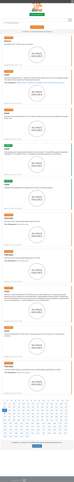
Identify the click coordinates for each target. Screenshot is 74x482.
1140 (16, 426)
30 (15, 400)
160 (4, 404)
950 (47, 420)
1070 (43, 423)
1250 (10, 430)
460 (14, 410)
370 (38, 407)
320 (14, 407)
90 (39, 400)
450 (9, 410)
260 (52, 404)
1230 (65, 426)
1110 (65, 423)
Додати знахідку (37, 14)
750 (19, 417)
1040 (27, 423)
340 (23, 407)
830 (56, 417)
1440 (48, 433)
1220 (59, 426)
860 (4, 420)
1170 (32, 426)
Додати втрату (37, 27)
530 (47, 410)
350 (28, 407)
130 (57, 400)
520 (42, 410)
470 (19, 410)
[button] (72, 1)
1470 (65, 433)
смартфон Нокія (41, 82)
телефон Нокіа (31, 82)
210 (28, 404)
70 (31, 400)
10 (7, 400)
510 (38, 410)
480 (23, 410)
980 (61, 420)
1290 (32, 430)
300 (4, 407)
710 (66, 413)
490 (28, 410)
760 (23, 417)
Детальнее (37, 446)
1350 (65, 430)
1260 (16, 430)
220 (33, 404)
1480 (5, 436)
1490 (10, 436)
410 (56, 407)
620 (23, 413)
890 (19, 420)
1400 (27, 433)
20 (11, 400)
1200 (48, 426)
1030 (21, 423)
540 (52, 410)
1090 (54, 423)
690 (56, 413)
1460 (59, 433)
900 (23, 420)
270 (56, 404)
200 (23, 404)
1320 (48, 430)
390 (47, 407)
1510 (21, 436)
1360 (5, 433)
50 (23, 400)
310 (9, 407)
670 (47, 413)
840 (61, 417)
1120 (5, 426)
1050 (32, 423)
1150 (21, 426)
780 (33, 417)
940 (42, 420)
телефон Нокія (51, 82)
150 (67, 400)
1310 (43, 430)
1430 (43, 433)
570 (66, 410)
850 (66, 417)
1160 (27, 426)
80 (35, 400)
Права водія (15, 22)
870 (9, 420)
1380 (16, 433)
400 (52, 407)
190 (19, 404)
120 (53, 400)
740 (14, 417)
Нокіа (58, 82)
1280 (27, 430)
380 (42, 407)
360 (33, 407)
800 (42, 417)
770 (28, 417)
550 (56, 410)
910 (28, 420)
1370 (10, 433)
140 (62, 400)
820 (52, 417)
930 (38, 420)
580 (4, 413)
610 (19, 413)
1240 (5, 430)
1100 (59, 423)
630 (28, 413)
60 (27, 400)
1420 (38, 433)
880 (14, 420)
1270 (21, 430)
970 (56, 420)
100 (43, 400)
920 (33, 420)
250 (47, 404)
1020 (16, 423)
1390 (21, 433)
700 (61, 413)
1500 (16, 436)
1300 (38, 430)
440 (4, 410)
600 (14, 413)
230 (38, 404)
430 (66, 407)
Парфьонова (20, 372)
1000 (5, 423)
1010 (10, 423)
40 (19, 400)
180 (14, 404)
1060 (38, 423)
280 (61, 404)
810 (47, 417)
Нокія (62, 82)
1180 (38, 426)
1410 (32, 433)
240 (42, 404)
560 (61, 410)
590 (9, 413)
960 (52, 420)
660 (42, 413)
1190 (43, 426)
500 (33, 410)
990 (66, 420)
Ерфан (18, 224)
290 (66, 404)
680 (52, 413)
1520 (27, 436)
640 (33, 413)
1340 (59, 430)
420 (61, 407)
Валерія (27, 372)
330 (19, 407)
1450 (54, 433)
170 (9, 404)
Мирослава (24, 224)
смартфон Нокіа (21, 82)
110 (48, 400)
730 (9, 417)
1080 (48, 423)
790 (38, 417)
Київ (10, 22)
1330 (54, 430)
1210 (54, 426)
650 (38, 413)
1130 (10, 426)
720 (4, 417)
